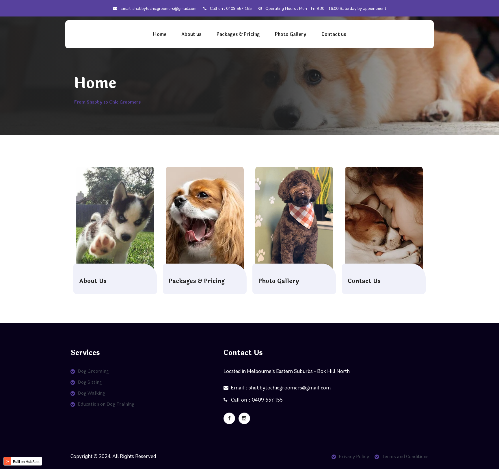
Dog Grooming (93, 371)
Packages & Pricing (238, 34)
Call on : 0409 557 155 (230, 8)
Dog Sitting (90, 382)
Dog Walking (91, 393)
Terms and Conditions (405, 456)
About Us (93, 281)
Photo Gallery (290, 34)
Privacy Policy (354, 456)
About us (191, 34)
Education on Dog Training (106, 404)
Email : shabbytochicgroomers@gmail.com (281, 388)
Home (159, 34)
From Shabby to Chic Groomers (107, 102)
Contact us (333, 34)
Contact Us (364, 281)
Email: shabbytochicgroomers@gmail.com (158, 8)
